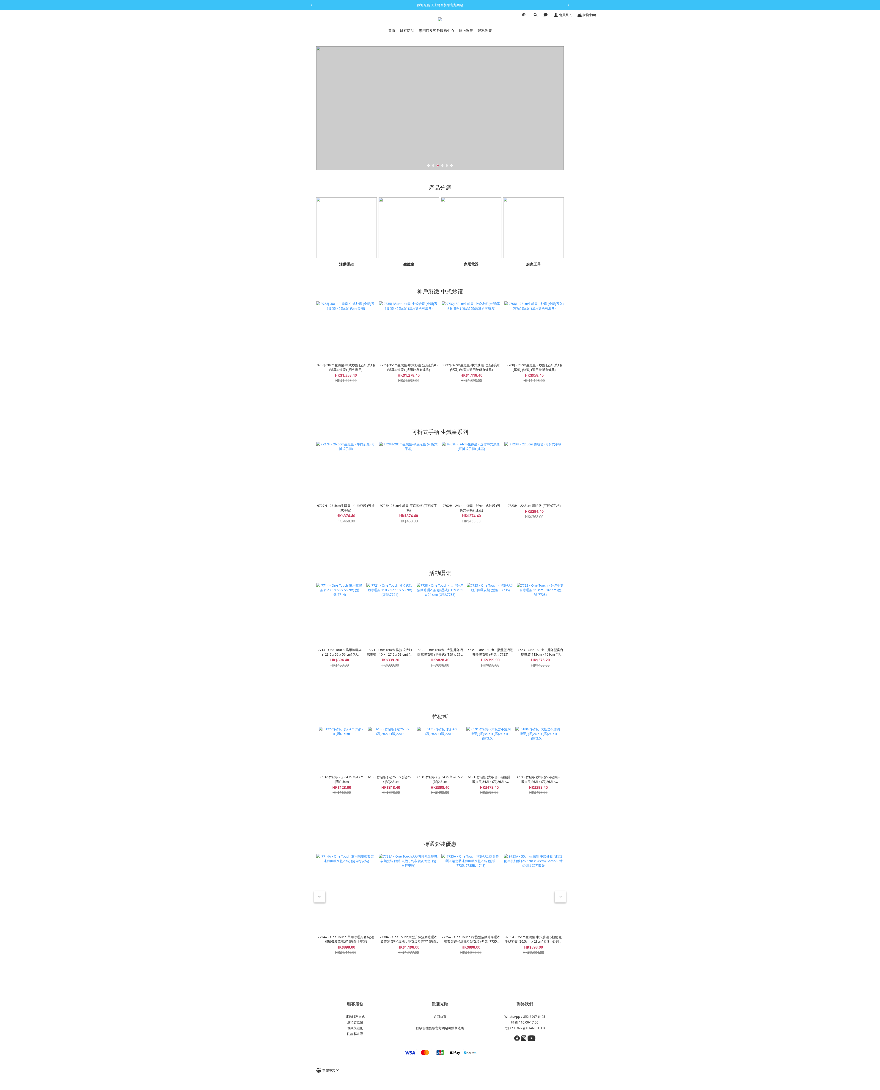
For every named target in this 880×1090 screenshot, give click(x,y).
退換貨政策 (355, 1022)
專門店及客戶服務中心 (436, 30)
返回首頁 (440, 1016)
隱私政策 (485, 30)
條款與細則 (355, 1028)
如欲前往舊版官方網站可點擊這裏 (440, 1028)
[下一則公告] (568, 5)
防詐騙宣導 (355, 1034)
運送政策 (466, 30)
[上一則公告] (312, 5)
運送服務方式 (355, 1016)
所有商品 (407, 30)
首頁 (391, 30)
